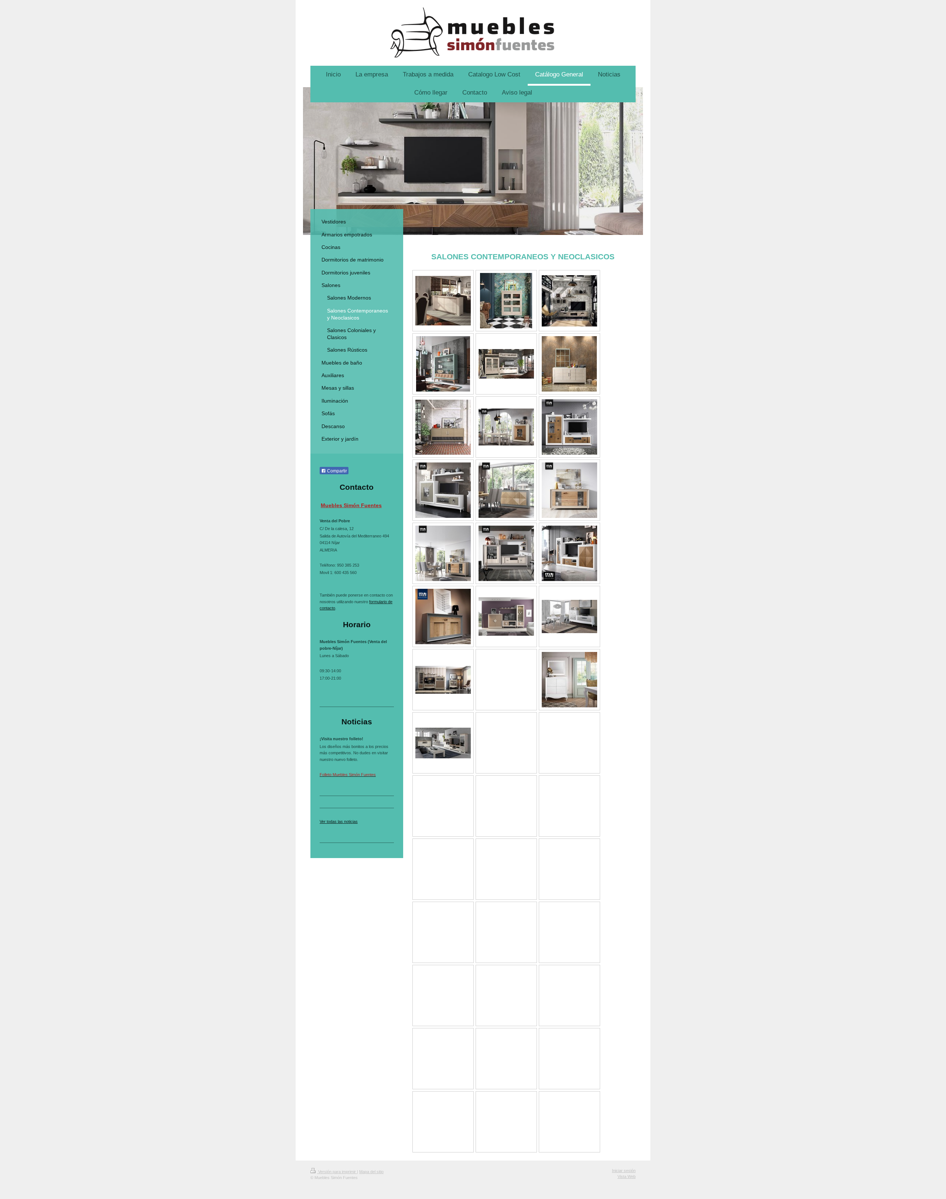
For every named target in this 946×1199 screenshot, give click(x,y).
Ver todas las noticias (339, 821)
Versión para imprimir (337, 1171)
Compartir (336, 471)
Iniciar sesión (624, 1170)
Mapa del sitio (371, 1171)
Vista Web (626, 1176)
